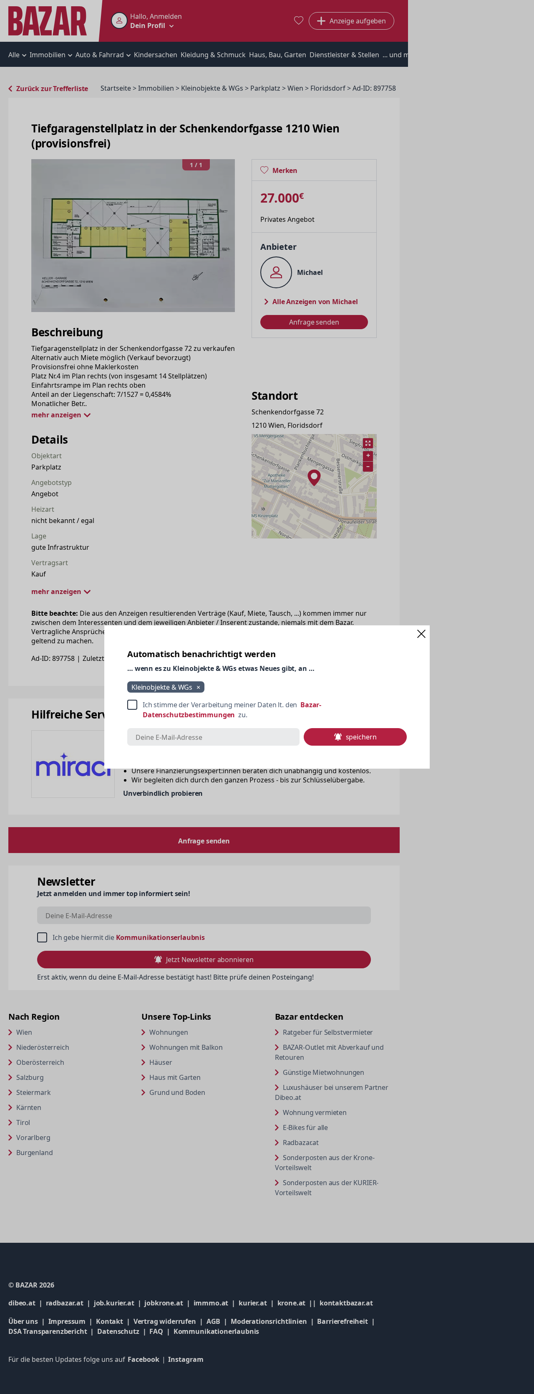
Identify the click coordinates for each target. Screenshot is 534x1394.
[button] (421, 634)
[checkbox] (267, 710)
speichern (361, 736)
